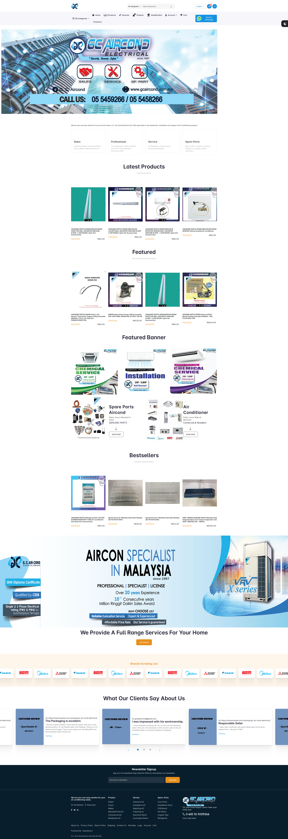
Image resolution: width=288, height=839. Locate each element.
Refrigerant (162, 818)
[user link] (214, 6)
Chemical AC (138, 802)
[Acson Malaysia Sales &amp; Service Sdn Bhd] (23, 673)
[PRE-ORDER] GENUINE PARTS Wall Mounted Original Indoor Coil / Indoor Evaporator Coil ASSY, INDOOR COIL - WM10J (199, 520)
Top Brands (78, 805)
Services (125, 15)
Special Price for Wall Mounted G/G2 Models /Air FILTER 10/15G (162, 519)
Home (97, 15)
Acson (111, 805)
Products (112, 15)
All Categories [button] (81, 18)
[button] (209, 6)
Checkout (97, 22)
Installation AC (139, 805)
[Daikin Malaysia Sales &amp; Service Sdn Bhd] (79, 673)
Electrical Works (140, 815)
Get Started (144, 642)
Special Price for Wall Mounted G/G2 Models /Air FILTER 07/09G (125, 519)
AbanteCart (87, 831)
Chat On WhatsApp (209, 18)
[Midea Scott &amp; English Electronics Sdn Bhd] (42, 673)
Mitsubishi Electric (116, 812)
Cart (185, 15)
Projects (140, 15)
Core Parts (162, 802)
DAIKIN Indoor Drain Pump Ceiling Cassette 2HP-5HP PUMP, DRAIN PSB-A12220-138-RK (125, 315)
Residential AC (114, 818)
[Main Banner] (109, 71)
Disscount (91, 805)
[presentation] (128, 750)
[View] (73, 223)
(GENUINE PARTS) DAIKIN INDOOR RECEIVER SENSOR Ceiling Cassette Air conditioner (199, 230)
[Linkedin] (78, 810)
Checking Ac (138, 812)
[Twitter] (74, 810)
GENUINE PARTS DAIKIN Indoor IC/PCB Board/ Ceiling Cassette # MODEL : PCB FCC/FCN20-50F (197, 316)
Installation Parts (165, 805)
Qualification (156, 15)
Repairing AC (138, 808)
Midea (111, 808)
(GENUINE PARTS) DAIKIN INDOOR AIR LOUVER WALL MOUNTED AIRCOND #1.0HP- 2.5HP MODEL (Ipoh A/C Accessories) (125, 231)
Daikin (111, 802)
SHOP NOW (116, 434)
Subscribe (172, 780)
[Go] (171, 7)
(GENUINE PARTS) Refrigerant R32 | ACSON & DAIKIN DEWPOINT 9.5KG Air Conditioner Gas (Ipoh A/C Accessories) (87, 520)
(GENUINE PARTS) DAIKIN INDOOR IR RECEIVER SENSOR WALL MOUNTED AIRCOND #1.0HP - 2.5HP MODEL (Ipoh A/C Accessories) (161, 232)
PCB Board (162, 808)
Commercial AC (115, 815)
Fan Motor (162, 812)
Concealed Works (140, 818)
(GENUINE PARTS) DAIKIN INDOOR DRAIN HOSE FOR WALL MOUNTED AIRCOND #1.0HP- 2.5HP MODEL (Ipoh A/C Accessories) (86, 232)
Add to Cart (98, 223)
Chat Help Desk (189, 818)
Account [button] (171, 15)
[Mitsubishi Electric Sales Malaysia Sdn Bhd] (61, 673)
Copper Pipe (163, 815)
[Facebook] (71, 810)
